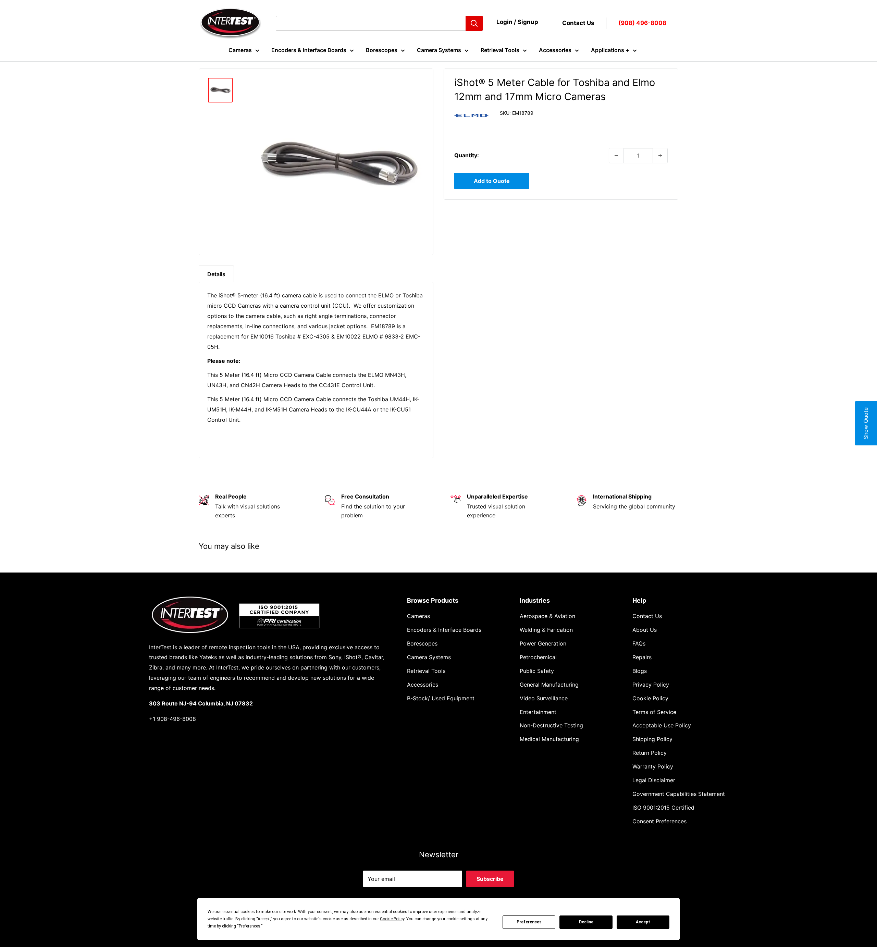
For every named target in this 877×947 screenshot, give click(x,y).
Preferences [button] (249, 926)
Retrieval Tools (500, 50)
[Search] (474, 23)
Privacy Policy (650, 684)
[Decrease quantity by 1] (616, 155)
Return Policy (649, 752)
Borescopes (381, 50)
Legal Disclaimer (653, 780)
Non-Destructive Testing (551, 725)
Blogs (639, 670)
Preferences (529, 922)
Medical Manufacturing (549, 739)
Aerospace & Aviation (547, 616)
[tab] (216, 274)
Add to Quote (492, 180)
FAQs (638, 643)
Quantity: (466, 155)
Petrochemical (538, 657)
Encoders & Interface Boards (308, 50)
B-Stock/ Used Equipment (440, 698)
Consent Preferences (659, 821)
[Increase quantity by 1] (660, 155)
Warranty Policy (652, 766)
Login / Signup (517, 22)
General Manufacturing (549, 684)
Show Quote (865, 423)
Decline (586, 922)
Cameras (240, 50)
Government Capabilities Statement (678, 793)
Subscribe (490, 878)
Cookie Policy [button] (392, 919)
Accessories (555, 50)
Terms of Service (654, 712)
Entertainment (538, 712)
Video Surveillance (544, 698)
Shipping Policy (652, 739)
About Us (644, 629)
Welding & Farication (546, 629)
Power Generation (543, 643)
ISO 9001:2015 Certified (663, 807)
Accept (643, 922)
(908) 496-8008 (642, 23)
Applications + (610, 50)
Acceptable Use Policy (661, 725)
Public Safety (537, 670)
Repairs (642, 657)
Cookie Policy (650, 698)
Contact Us (578, 23)
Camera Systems (439, 50)
